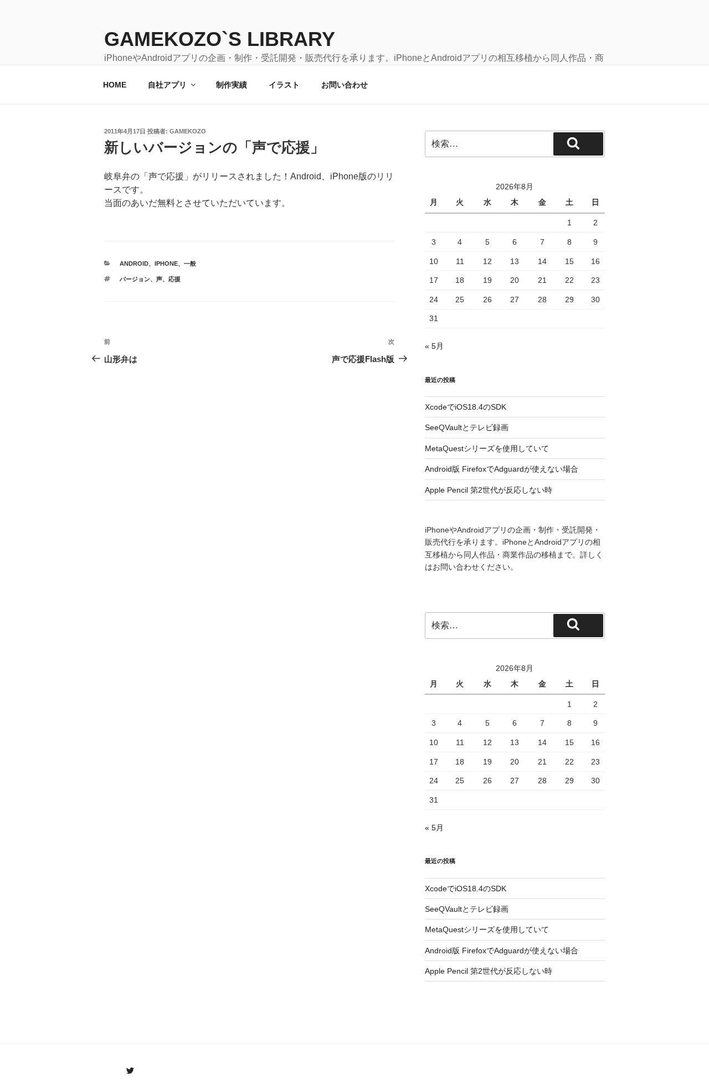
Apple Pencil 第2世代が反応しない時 (488, 489)
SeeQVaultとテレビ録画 (466, 427)
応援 (174, 279)
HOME (114, 84)
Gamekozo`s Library (219, 39)
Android (134, 263)
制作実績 (231, 84)
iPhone (166, 263)
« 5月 (434, 346)
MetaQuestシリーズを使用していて (487, 448)
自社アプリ (167, 84)
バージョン (135, 279)
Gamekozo (187, 131)
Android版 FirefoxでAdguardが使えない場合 (501, 468)
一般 (190, 263)
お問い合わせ (344, 84)
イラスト (284, 84)
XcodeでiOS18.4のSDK (465, 406)
